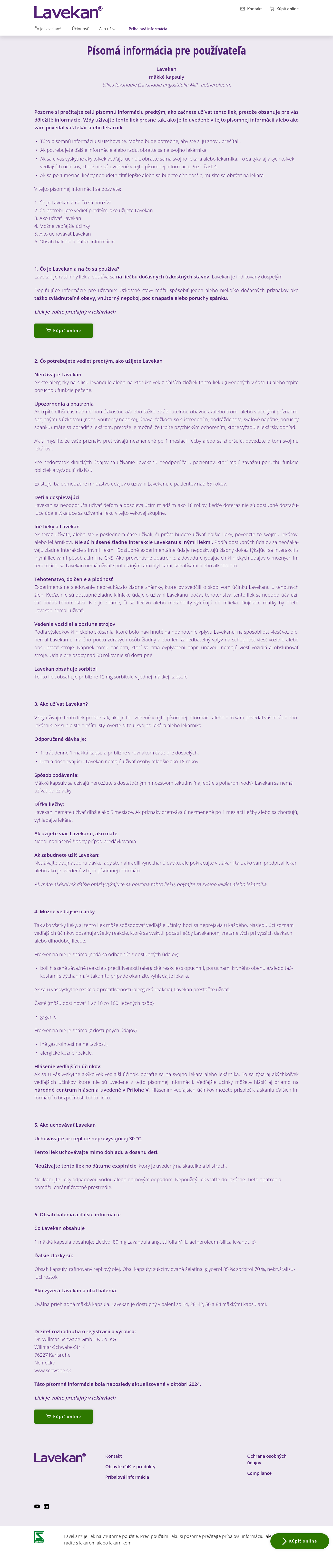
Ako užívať (108, 28)
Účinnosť (80, 28)
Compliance (259, 1473)
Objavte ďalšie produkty (130, 1466)
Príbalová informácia (148, 28)
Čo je (47, 28)
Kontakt (113, 1456)
